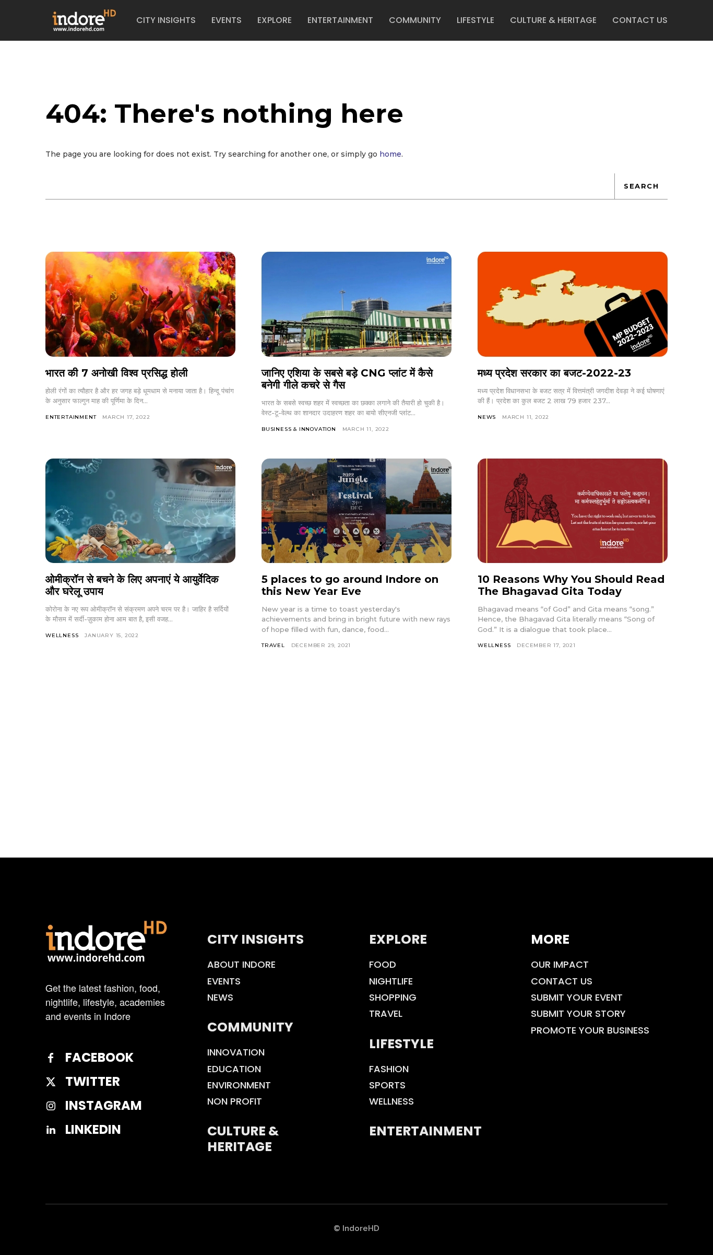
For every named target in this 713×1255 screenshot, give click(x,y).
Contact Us (561, 981)
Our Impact (560, 964)
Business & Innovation (299, 429)
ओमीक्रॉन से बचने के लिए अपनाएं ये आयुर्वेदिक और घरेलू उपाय (132, 585)
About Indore (241, 964)
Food (382, 964)
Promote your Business (590, 1030)
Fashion (389, 1068)
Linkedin (93, 1129)
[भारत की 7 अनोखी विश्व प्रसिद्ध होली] (140, 304)
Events (224, 981)
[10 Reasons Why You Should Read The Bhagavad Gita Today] (573, 511)
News (487, 417)
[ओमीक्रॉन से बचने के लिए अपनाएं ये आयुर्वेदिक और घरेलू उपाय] (140, 511)
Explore (398, 939)
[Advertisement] (356, 779)
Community (250, 1027)
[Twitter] (50, 1082)
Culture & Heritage (243, 1139)
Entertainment (70, 417)
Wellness (61, 635)
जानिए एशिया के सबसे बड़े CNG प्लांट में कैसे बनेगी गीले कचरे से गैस (347, 379)
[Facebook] (50, 1058)
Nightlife (391, 981)
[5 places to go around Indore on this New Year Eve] (356, 511)
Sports (387, 1085)
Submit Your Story (578, 1013)
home (390, 154)
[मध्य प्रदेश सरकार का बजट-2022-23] (573, 304)
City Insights (255, 939)
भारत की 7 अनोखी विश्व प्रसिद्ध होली (116, 373)
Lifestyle (401, 1044)
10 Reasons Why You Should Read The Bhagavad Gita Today (571, 585)
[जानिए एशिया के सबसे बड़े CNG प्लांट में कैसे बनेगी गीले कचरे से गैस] (356, 304)
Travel (273, 645)
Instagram (103, 1105)
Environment (239, 1085)
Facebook (99, 1057)
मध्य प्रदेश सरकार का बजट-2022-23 (554, 373)
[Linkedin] (50, 1130)
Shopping (393, 997)
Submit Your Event (577, 997)
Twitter (92, 1081)
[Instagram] (50, 1106)
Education (234, 1068)
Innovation (236, 1052)
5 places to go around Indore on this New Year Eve (350, 585)
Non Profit (234, 1101)
